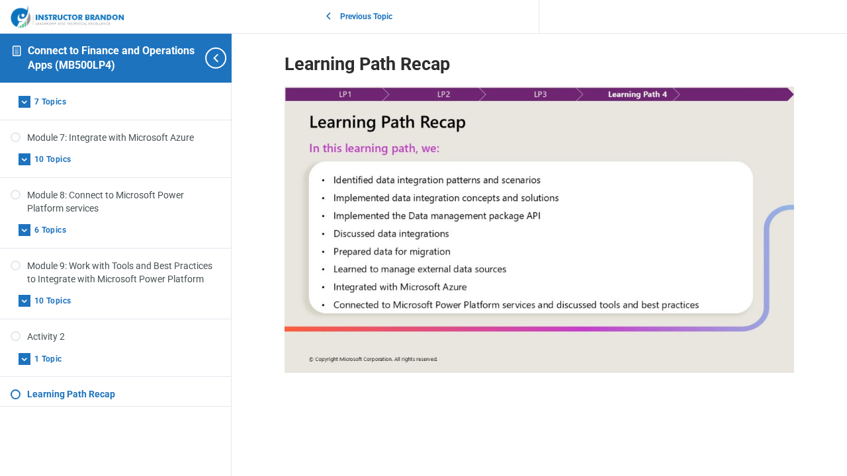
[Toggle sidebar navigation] (209, 58)
